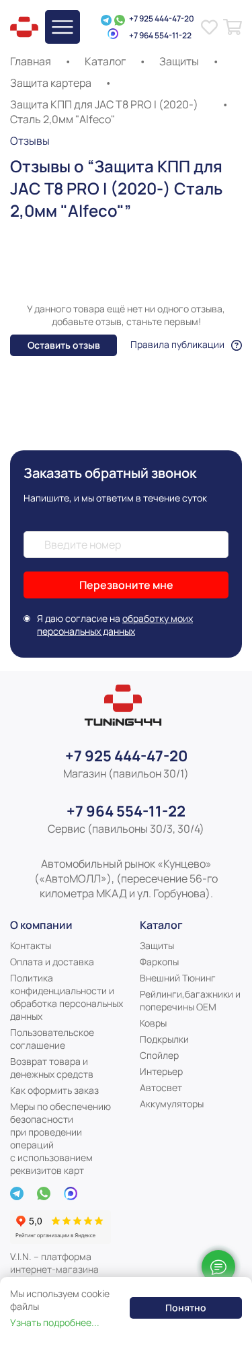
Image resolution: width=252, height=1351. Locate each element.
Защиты (179, 61)
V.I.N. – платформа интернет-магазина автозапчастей (54, 1269)
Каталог (105, 61)
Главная (30, 61)
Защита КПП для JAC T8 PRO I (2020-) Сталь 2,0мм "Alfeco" (104, 112)
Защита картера (50, 82)
